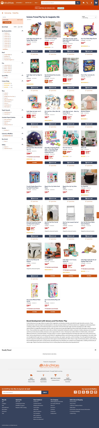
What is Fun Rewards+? (38, 419)
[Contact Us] (87, 2)
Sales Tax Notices (37, 411)
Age (3, 401)
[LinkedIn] (79, 392)
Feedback (97, 215)
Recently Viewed (6, 350)
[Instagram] (95, 392)
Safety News (72, 407)
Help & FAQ (35, 409)
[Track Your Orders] (84, 2)
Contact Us (35, 401)
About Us (53, 405)
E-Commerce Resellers (75, 411)
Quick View (35, 54)
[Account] (91, 2)
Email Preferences (37, 417)
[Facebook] (75, 392)
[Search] (77, 2)
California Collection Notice (76, 405)
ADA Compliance (37, 415)
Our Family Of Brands (55, 403)
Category (4, 403)
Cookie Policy (73, 413)
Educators (4, 411)
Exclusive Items (7, 22)
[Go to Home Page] (2, 13)
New (3, 405)
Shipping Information (38, 405)
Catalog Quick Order (20, 403)
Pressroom (53, 411)
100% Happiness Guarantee (57, 401)
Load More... (5, 49)
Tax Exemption (36, 413)
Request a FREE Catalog (21, 407)
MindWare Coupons (20, 405)
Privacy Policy (73, 401)
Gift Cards (18, 401)
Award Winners (5, 407)
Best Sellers (4, 409)
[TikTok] (87, 392)
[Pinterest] (83, 392)
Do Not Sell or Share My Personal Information (80, 409)
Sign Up (45, 392)
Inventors (53, 409)
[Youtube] (91, 392)
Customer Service (37, 403)
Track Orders (36, 407)
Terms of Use (72, 403)
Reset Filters (19, 19)
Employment (53, 413)
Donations (53, 407)
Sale (3, 413)
